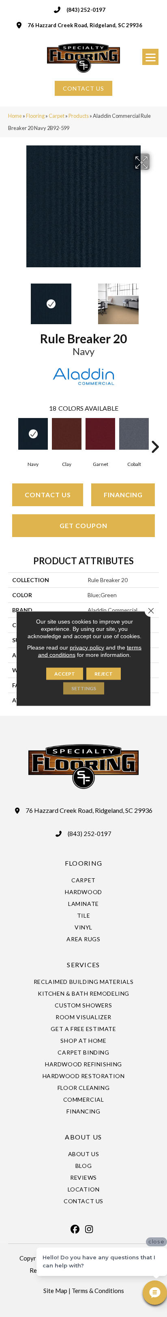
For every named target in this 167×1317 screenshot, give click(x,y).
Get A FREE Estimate (83, 1028)
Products (79, 116)
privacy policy (87, 647)
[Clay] (67, 434)
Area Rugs (83, 939)
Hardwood (83, 891)
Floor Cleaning (83, 1087)
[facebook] (75, 1229)
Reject (103, 674)
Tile (83, 915)
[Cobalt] (134, 434)
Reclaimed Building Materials (84, 981)
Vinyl (83, 927)
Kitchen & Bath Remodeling (83, 993)
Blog (83, 1165)
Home (15, 116)
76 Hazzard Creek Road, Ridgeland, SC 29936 (85, 25)
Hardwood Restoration (84, 1075)
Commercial (83, 1099)
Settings (83, 688)
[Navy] (33, 434)
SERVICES (83, 964)
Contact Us (48, 494)
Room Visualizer (83, 1017)
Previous (12, 300)
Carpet (56, 116)
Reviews (83, 1177)
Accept (64, 674)
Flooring (35, 116)
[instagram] (89, 1229)
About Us (83, 1153)
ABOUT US (83, 1137)
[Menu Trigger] (150, 57)
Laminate (83, 903)
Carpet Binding (83, 1052)
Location (84, 1189)
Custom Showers (83, 1005)
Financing (123, 494)
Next (155, 300)
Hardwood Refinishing (83, 1064)
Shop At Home (83, 1040)
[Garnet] (100, 434)
